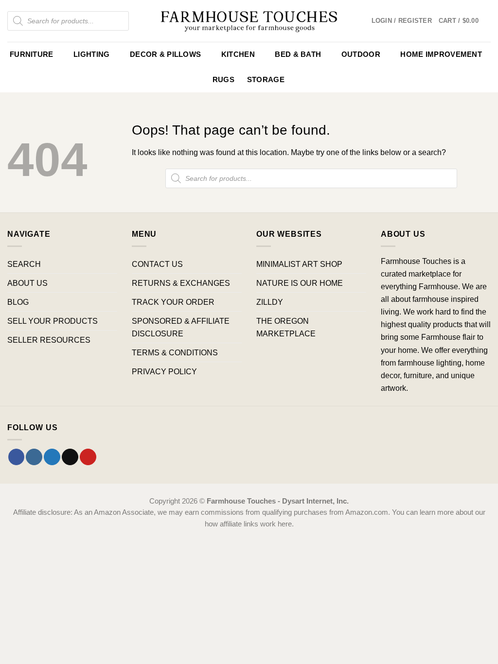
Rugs (223, 80)
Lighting (91, 54)
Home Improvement (441, 54)
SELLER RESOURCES (48, 339)
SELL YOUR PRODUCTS (52, 320)
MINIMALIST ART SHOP (299, 264)
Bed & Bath (298, 54)
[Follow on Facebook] (16, 457)
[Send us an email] (70, 457)
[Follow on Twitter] (52, 457)
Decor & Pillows (165, 54)
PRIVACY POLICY (164, 371)
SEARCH (24, 264)
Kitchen (238, 54)
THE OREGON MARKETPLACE (286, 327)
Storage (266, 80)
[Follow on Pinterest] (88, 457)
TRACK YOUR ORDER (173, 301)
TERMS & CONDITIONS (175, 352)
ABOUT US (27, 283)
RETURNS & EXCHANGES (181, 283)
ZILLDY (269, 301)
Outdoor (360, 54)
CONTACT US (157, 264)
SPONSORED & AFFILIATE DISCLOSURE (181, 327)
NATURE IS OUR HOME (299, 283)
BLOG (18, 301)
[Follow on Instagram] (34, 457)
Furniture (31, 54)
